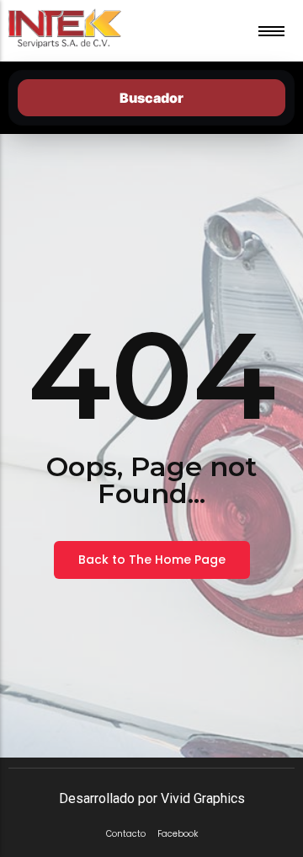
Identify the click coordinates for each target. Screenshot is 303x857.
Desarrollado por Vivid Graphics (152, 798)
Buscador (151, 97)
